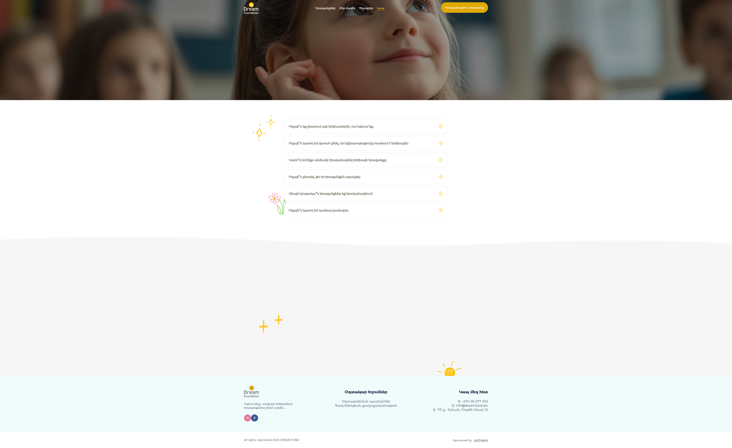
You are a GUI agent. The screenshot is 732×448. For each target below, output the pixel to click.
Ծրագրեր (366, 8)
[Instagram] (247, 418)
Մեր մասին (347, 8)
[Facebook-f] (254, 418)
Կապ (380, 8)
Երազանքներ (325, 8)
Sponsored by (462, 440)
